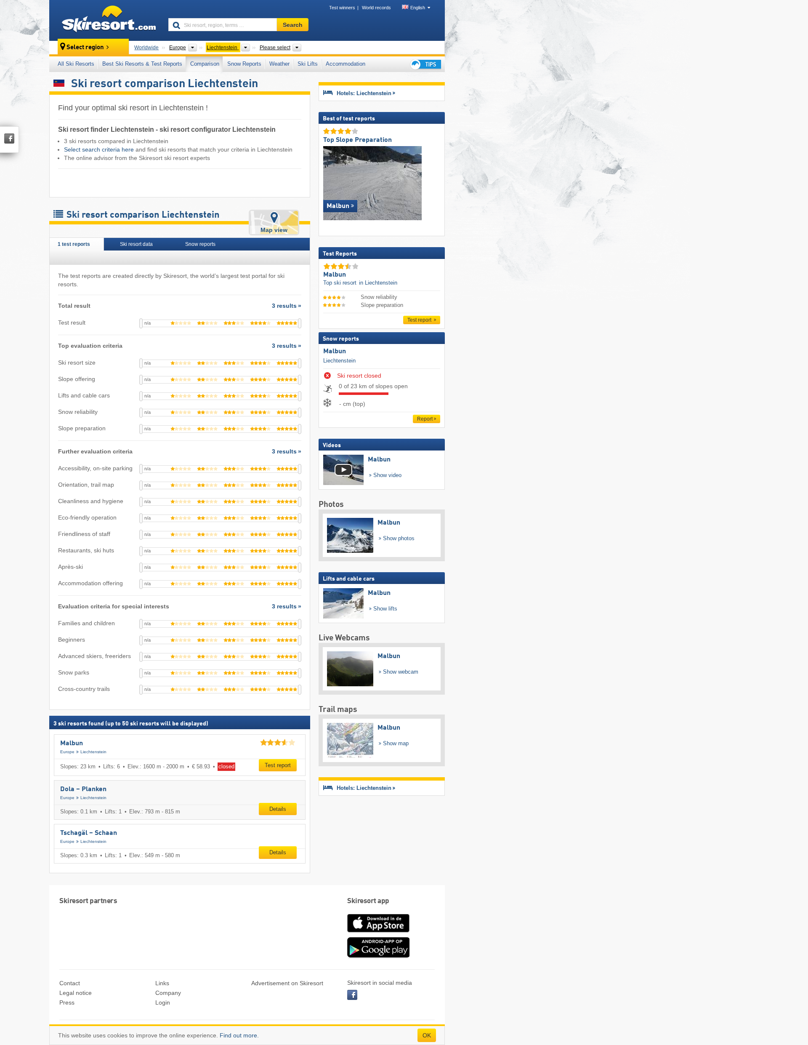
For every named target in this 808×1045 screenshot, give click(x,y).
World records (376, 7)
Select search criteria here (99, 149)
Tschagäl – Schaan (88, 833)
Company (168, 992)
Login (162, 1002)
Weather (279, 64)
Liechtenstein (93, 751)
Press (66, 1002)
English (417, 7)
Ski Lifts (308, 64)
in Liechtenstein (378, 283)
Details (277, 809)
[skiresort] (105, 20)
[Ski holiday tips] (425, 64)
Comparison (204, 64)
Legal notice (75, 992)
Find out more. (239, 1035)
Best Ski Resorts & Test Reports (142, 64)
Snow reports (201, 244)
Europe (67, 751)
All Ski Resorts (76, 64)
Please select (275, 48)
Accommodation (345, 64)
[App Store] (378, 933)
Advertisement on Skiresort (287, 983)
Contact (69, 983)
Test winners (342, 7)
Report (425, 419)
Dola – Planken (83, 789)
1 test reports (74, 244)
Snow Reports (244, 64)
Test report (278, 765)
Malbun (71, 743)
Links (162, 983)
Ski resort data (137, 244)
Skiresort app (368, 901)
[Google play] (378, 956)
